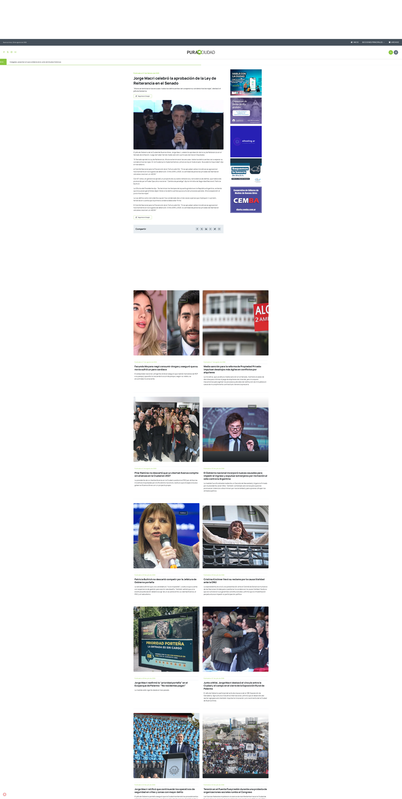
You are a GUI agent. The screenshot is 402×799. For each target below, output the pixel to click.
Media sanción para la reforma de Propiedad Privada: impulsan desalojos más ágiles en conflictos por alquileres (233, 369)
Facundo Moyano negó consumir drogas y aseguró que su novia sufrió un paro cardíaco (166, 368)
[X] (202, 229)
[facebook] (4, 52)
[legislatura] (246, 98)
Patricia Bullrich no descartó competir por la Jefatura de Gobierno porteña (165, 581)
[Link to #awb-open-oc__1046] (391, 52)
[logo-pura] (201, 51)
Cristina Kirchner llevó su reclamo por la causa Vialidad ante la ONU (234, 581)
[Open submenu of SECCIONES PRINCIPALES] (383, 42)
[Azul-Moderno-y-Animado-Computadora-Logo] (246, 127)
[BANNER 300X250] (246, 70)
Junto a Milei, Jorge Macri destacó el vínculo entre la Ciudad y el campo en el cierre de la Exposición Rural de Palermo (234, 685)
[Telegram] (215, 229)
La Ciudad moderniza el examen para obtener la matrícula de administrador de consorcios (40, 62)
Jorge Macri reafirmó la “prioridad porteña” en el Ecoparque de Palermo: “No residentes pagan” (161, 684)
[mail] (15, 52)
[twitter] (8, 52)
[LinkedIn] (206, 229)
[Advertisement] (199, 19)
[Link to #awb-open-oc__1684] (396, 52)
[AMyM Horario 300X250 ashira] (246, 159)
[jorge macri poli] (178, 101)
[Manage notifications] (4, 794)
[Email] (219, 229)
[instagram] (11, 52)
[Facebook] (197, 229)
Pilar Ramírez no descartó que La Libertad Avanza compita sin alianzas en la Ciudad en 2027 (166, 474)
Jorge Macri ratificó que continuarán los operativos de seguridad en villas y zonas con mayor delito (165, 791)
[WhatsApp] (210, 229)
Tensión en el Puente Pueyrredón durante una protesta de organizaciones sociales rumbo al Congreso (235, 791)
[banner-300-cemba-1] (246, 187)
